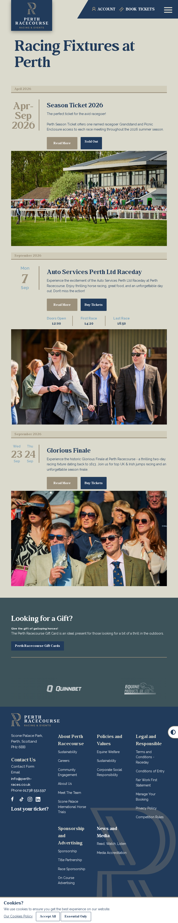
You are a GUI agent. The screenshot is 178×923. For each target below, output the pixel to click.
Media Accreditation (112, 853)
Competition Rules (150, 817)
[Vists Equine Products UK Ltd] (118, 688)
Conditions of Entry (150, 771)
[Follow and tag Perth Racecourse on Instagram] (30, 799)
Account (106, 9)
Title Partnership (70, 860)
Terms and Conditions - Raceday (145, 757)
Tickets (140, 9)
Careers (64, 761)
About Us (65, 784)
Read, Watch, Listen (111, 844)
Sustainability (67, 752)
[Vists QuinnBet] (42, 688)
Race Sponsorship (71, 869)
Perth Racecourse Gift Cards (37, 645)
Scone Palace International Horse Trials (72, 807)
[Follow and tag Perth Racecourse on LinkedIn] (38, 799)
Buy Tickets (94, 304)
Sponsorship (67, 851)
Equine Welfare (108, 752)
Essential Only (76, 916)
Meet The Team (69, 793)
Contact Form (22, 766)
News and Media (107, 832)
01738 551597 (34, 790)
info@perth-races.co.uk (21, 782)
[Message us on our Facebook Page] (13, 798)
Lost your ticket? (30, 809)
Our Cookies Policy (18, 916)
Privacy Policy (146, 808)
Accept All (48, 916)
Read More (62, 143)
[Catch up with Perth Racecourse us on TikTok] (21, 799)
